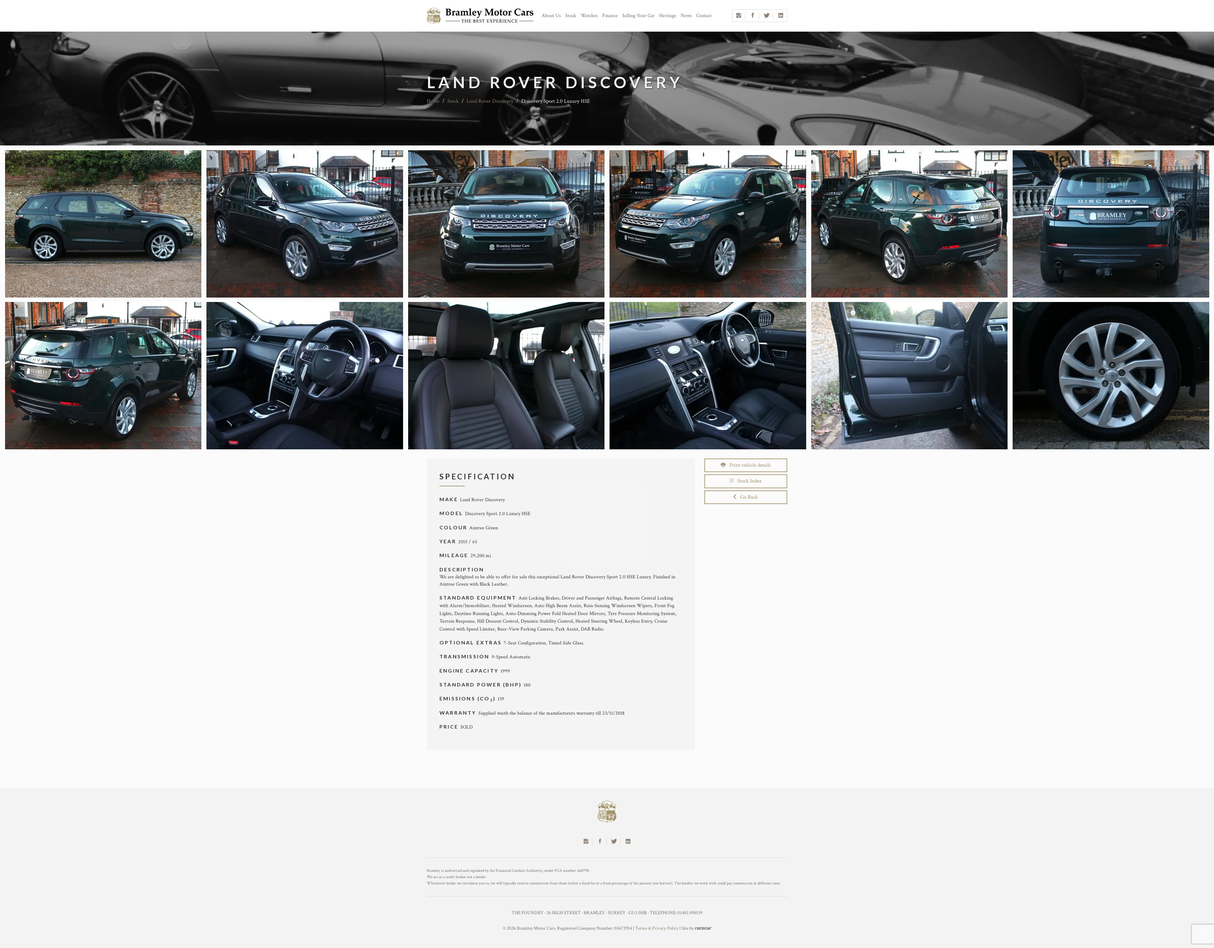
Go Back (747, 497)
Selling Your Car (638, 15)
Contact (704, 15)
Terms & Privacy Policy (656, 928)
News (686, 15)
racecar (703, 928)
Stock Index (747, 480)
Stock (570, 15)
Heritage (667, 15)
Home (433, 101)
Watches (589, 15)
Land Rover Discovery (490, 101)
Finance (610, 15)
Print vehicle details (748, 465)
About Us (551, 15)
